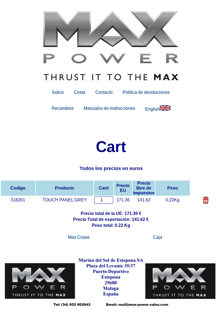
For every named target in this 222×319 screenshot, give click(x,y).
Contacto (104, 92)
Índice (58, 92)
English (152, 109)
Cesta (79, 92)
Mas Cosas (79, 237)
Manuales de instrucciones (109, 108)
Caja (157, 237)
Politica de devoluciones (146, 92)
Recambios (63, 108)
